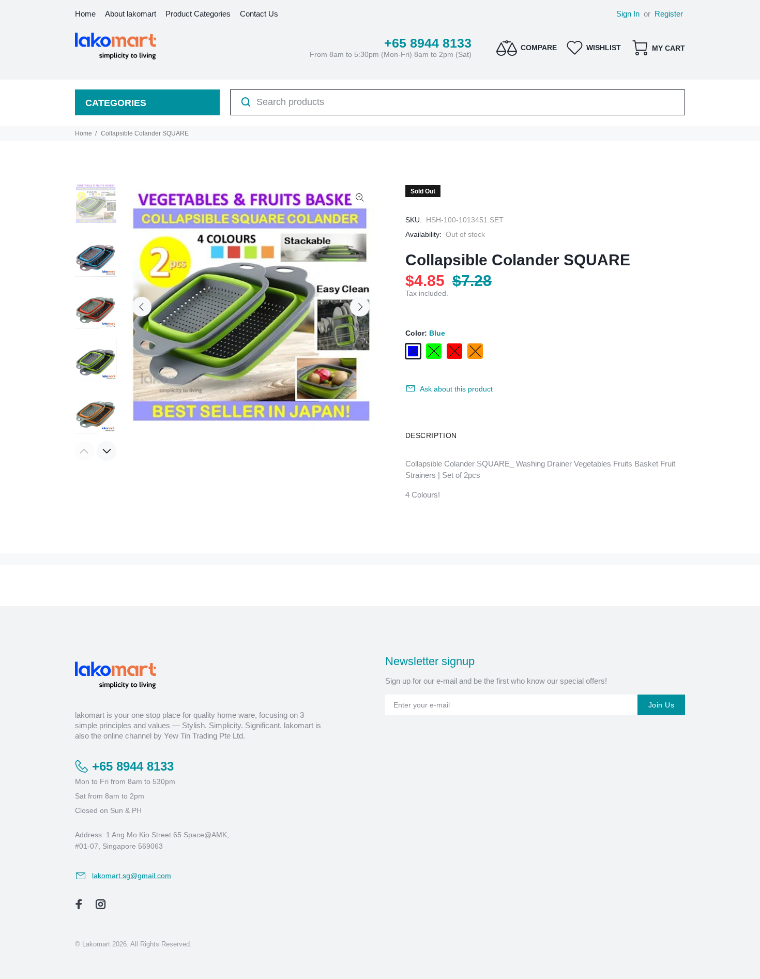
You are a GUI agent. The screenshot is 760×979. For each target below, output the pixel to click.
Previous (141, 307)
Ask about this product (456, 389)
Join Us (661, 705)
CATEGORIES (115, 103)
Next (360, 307)
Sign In (628, 13)
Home (83, 133)
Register (669, 13)
